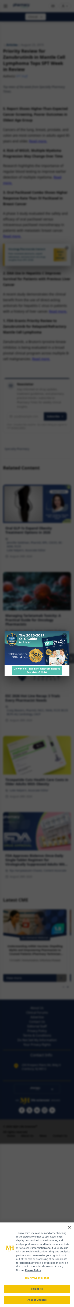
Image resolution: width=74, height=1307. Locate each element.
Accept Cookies (37, 1299)
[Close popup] (64, 635)
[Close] (69, 1227)
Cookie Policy (33, 1270)
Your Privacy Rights (37, 1278)
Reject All (37, 1289)
